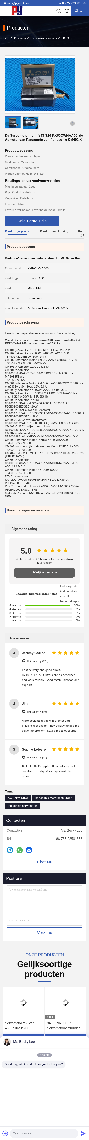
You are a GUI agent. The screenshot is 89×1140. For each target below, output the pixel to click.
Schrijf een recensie (44, 572)
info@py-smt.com (18, 3)
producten (20, 38)
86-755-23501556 (73, 3)
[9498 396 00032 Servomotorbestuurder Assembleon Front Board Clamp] (65, 1003)
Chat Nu (44, 862)
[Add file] (5, 1133)
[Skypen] (10, 850)
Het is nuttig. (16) (37, 711)
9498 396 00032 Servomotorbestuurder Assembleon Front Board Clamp (65, 1026)
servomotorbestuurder (44, 38)
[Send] (83, 1133)
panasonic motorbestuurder (53, 797)
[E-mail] (29, 850)
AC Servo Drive (18, 797)
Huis (5, 38)
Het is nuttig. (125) (37, 661)
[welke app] (19, 850)
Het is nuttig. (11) (37, 757)
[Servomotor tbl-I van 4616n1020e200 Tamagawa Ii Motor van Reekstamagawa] (23, 1003)
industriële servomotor (22, 805)
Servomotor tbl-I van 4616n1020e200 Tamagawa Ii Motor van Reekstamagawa (22, 1026)
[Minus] (83, 1041)
